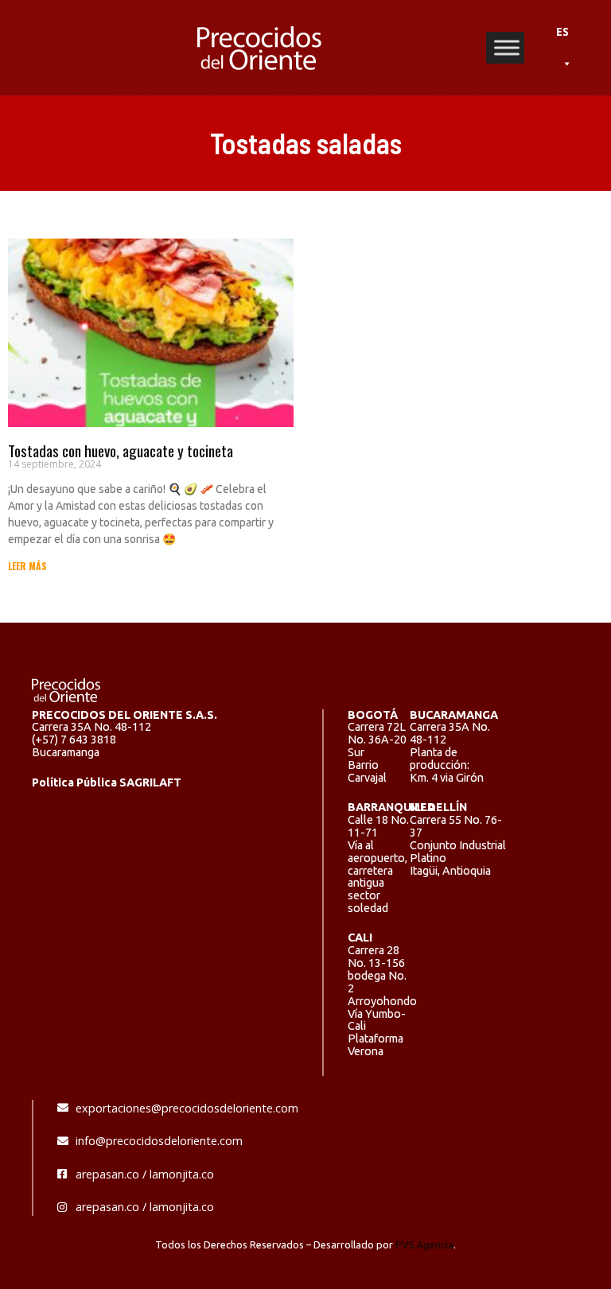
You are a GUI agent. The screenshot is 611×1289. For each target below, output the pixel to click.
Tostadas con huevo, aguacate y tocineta (120, 450)
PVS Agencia (424, 1244)
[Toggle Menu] (507, 47)
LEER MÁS (27, 566)
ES (562, 31)
